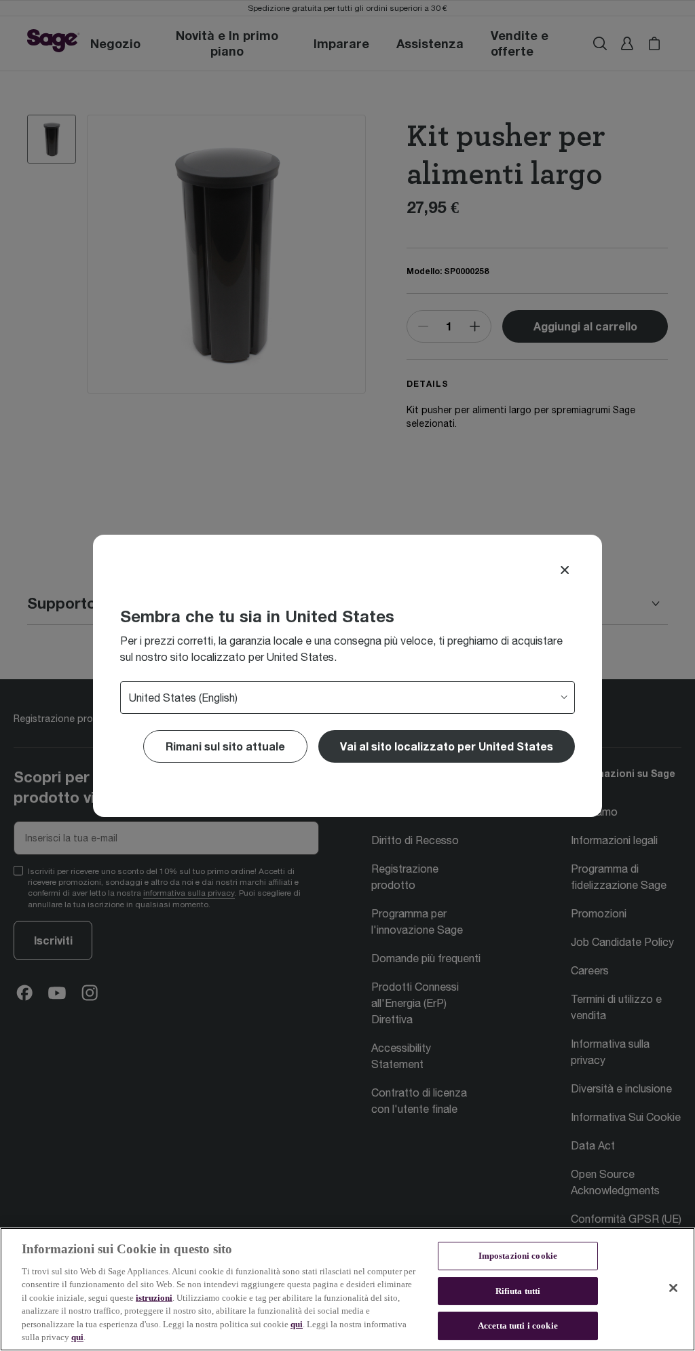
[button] (446, 746)
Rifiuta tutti (518, 1291)
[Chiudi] (673, 1288)
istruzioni (154, 1298)
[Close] (565, 570)
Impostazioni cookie (517, 1256)
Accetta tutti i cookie (518, 1325)
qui (296, 1324)
